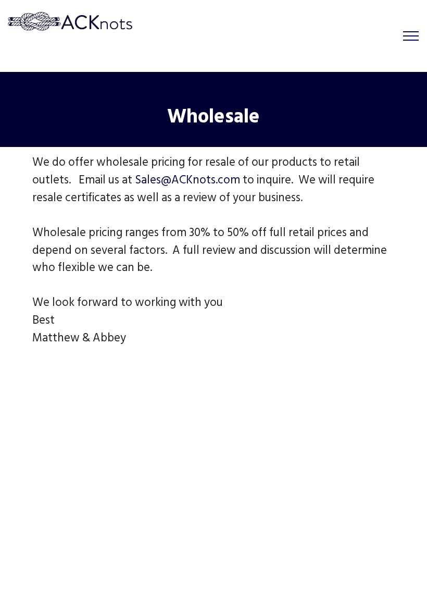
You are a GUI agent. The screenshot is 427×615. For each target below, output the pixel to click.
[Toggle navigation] (411, 36)
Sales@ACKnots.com (187, 181)
